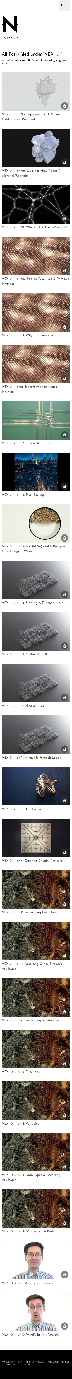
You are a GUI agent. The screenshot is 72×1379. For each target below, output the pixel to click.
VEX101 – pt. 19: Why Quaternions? (27, 335)
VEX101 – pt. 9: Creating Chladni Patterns (32, 860)
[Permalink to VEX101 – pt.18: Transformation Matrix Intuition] (36, 382)
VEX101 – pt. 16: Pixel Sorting (23, 495)
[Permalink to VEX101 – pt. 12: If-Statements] (36, 701)
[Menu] (6, 4)
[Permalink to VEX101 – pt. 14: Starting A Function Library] (36, 598)
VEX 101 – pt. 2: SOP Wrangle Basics (29, 1231)
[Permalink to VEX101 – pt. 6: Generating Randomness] (36, 1015)
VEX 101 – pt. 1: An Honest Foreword (28, 1283)
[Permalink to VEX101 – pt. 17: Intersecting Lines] (36, 438)
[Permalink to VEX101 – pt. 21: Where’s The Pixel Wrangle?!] (36, 222)
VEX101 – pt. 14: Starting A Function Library (34, 603)
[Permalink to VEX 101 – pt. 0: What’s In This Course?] (36, 1330)
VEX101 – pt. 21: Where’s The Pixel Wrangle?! (34, 227)
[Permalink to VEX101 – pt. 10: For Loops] (36, 804)
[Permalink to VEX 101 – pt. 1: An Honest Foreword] (36, 1278)
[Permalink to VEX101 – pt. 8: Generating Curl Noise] (36, 907)
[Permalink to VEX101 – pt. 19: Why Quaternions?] (36, 330)
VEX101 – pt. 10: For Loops (21, 809)
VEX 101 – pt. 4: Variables (20, 1123)
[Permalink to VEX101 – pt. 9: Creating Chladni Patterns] (36, 856)
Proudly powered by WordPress (46, 1362)
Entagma (16, 1362)
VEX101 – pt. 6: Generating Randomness (31, 1020)
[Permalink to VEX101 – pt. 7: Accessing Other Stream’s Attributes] (36, 959)
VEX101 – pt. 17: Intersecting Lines (26, 443)
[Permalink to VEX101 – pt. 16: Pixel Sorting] (36, 490)
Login (64, 5)
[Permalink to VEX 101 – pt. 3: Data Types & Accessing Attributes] (36, 1170)
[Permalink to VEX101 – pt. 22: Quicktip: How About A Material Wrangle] (36, 166)
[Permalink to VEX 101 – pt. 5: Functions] (36, 1067)
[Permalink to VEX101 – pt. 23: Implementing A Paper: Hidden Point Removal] (36, 109)
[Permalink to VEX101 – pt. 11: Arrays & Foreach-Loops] (36, 753)
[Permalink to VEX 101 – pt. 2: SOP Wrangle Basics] (36, 1227)
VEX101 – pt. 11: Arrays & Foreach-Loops (31, 757)
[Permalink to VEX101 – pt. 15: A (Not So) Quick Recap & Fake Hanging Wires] (36, 542)
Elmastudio (30, 1364)
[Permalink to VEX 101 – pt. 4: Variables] (36, 1119)
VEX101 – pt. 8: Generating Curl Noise (30, 912)
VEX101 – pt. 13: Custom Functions (27, 654)
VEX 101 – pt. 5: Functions (21, 1072)
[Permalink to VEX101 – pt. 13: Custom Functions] (36, 649)
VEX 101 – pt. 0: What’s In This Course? (30, 1334)
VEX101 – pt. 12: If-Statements (23, 706)
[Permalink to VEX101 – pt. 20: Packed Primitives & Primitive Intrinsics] (36, 274)
